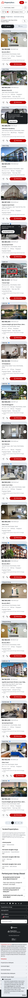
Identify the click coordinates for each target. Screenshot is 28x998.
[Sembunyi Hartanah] (21, 35)
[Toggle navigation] (25, 2)
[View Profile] (14, 31)
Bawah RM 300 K (15, 851)
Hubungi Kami (4, 910)
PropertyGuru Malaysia (7, 962)
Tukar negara (4, 914)
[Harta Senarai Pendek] (24, 35)
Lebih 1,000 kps (13, 866)
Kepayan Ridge (10, 844)
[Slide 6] (16, 45)
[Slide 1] (10, 45)
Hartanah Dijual (5, 966)
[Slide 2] (11, 45)
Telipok (3, 844)
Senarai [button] (9, 26)
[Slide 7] (17, 45)
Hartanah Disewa (5, 970)
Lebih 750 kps (5, 866)
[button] (3, 16)
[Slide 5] (16, 83)
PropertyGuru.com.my (6, 944)
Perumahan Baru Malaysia (8, 973)
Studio (3, 859)
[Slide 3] (12, 45)
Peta (21, 26)
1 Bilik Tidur (9, 859)
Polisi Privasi (10, 986)
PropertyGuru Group (6, 907)
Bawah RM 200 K (6, 851)
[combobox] (13, 7)
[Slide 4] (15, 83)
